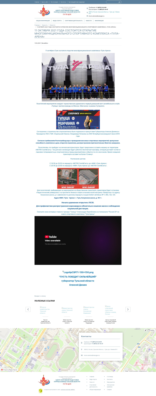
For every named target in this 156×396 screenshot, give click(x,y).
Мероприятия (111, 382)
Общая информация (95, 389)
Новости (89, 20)
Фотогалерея (54, 2)
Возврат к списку (40, 296)
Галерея (109, 389)
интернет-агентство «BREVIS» (68, 389)
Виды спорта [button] (57, 20)
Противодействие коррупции (76, 2)
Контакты (63, 2)
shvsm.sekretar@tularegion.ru (96, 16)
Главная (37, 2)
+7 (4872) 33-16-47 (102, 9)
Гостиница (110, 376)
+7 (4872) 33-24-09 (101, 7)
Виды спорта (93, 379)
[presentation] (28, 309)
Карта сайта (45, 2)
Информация (99, 20)
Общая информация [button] (43, 20)
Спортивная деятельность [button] (74, 20)
